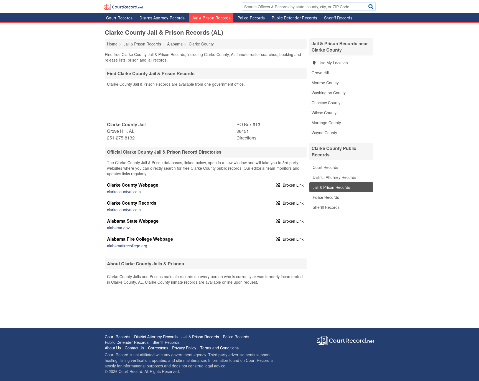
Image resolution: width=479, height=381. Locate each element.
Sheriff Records (338, 18)
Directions (246, 137)
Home (112, 44)
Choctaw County (326, 102)
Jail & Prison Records (211, 18)
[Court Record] (123, 6)
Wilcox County (324, 112)
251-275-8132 (121, 137)
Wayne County (324, 132)
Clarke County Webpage (132, 185)
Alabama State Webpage (133, 221)
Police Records (251, 18)
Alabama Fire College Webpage (140, 239)
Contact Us (134, 347)
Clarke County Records (131, 203)
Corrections (158, 347)
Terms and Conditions (219, 347)
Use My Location (332, 62)
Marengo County (326, 122)
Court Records (119, 18)
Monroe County (325, 82)
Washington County (329, 92)
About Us (113, 347)
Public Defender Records (294, 18)
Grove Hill (320, 72)
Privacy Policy (184, 347)
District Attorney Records (162, 18)
